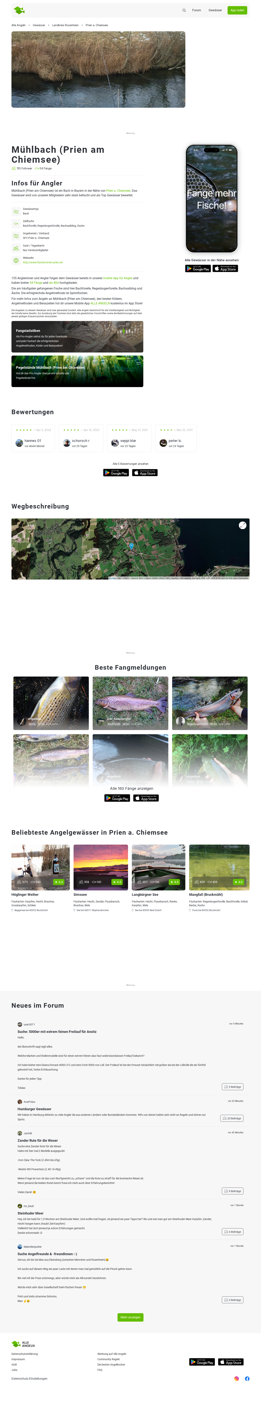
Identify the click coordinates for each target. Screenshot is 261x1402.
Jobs (14, 1369)
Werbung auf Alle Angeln (111, 1353)
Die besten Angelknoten (111, 1364)
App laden (237, 10)
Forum (196, 10)
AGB (14, 1364)
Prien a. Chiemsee (118, 190)
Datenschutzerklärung (24, 1353)
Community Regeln (108, 1359)
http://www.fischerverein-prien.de (43, 262)
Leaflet (112, 578)
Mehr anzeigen (130, 1317)
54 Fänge (36, 283)
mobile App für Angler (117, 278)
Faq (99, 1369)
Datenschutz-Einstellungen (29, 1378)
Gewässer (215, 10)
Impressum (18, 1359)
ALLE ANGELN (100, 303)
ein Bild (54, 283)
